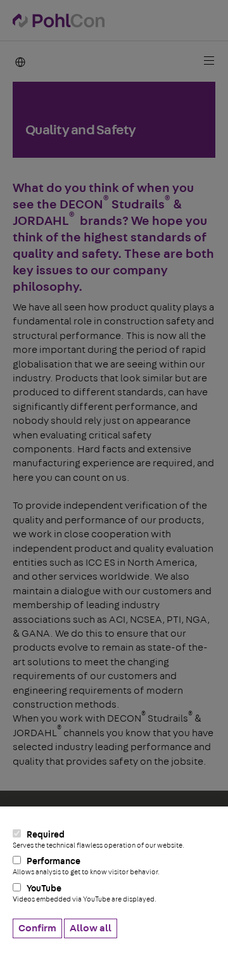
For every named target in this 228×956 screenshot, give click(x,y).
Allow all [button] (90, 928)
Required (98, 840)
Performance (86, 866)
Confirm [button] (37, 928)
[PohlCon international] (19, 61)
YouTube (84, 893)
